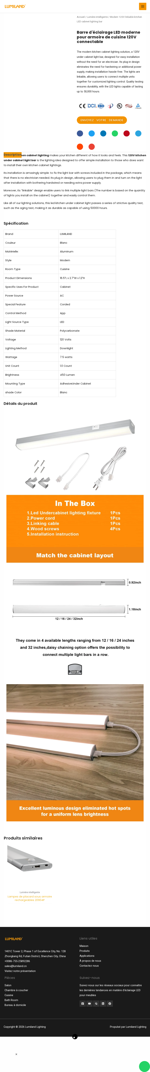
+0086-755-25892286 (17, 961)
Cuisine (9, 995)
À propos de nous (90, 960)
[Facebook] (83, 1003)
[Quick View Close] (16, 1054)
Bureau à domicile (15, 1005)
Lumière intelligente (97, 17)
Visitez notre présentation (20, 971)
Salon (8, 985)
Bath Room (11, 1000)
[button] (102, 120)
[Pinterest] (110, 1003)
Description (13, 155)
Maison (84, 946)
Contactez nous (89, 965)
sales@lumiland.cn (16, 966)
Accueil (81, 17)
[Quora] (96, 1003)
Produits (85, 951)
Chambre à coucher (16, 990)
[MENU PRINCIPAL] (142, 6)
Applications (87, 955)
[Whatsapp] (144, 1066)
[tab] (13, 155)
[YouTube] (89, 1003)
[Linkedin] (103, 1003)
